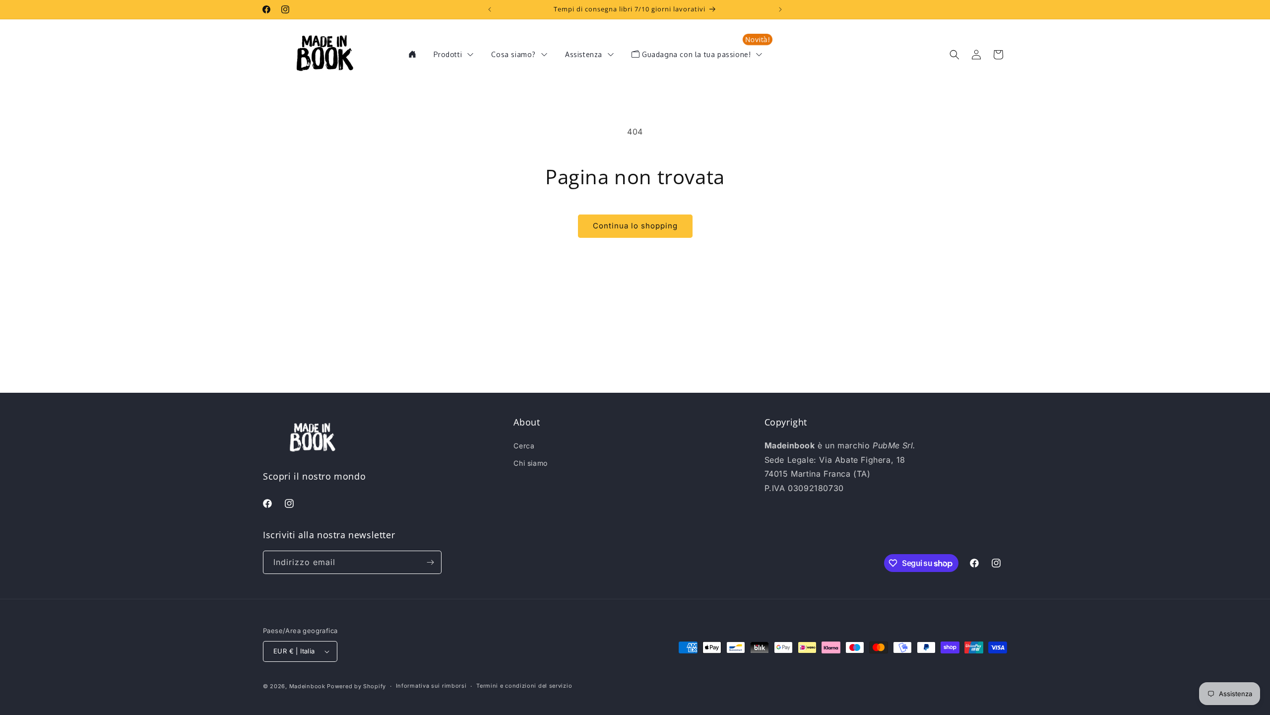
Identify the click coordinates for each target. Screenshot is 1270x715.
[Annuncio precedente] (490, 9)
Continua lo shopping (635, 225)
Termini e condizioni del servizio (524, 685)
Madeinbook (307, 686)
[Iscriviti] (430, 562)
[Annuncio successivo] (780, 9)
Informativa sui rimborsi (431, 685)
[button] (954, 55)
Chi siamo (530, 463)
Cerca (523, 445)
